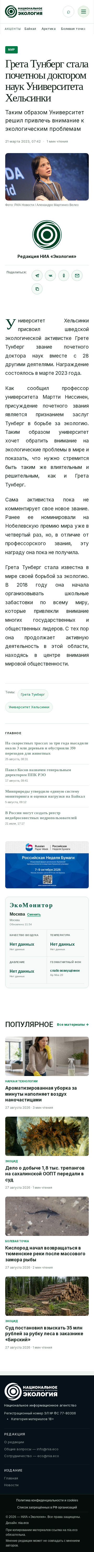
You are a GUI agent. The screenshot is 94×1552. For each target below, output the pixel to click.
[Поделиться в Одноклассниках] (63, 275)
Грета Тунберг (33, 694)
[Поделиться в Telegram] (37, 275)
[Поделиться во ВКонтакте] (50, 275)
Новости (11, 1485)
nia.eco (23, 1523)
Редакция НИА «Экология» (47, 256)
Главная (11, 1478)
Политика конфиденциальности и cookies (47, 1500)
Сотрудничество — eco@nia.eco (31, 1456)
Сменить (34, 914)
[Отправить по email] (77, 275)
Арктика (49, 29)
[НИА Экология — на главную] (24, 11)
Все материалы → (73, 1024)
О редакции (14, 1442)
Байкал (30, 29)
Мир (11, 49)
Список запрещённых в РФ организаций (47, 1507)
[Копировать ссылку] (37, 288)
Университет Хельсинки (29, 707)
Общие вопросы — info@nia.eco (31, 1449)
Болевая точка (73, 29)
